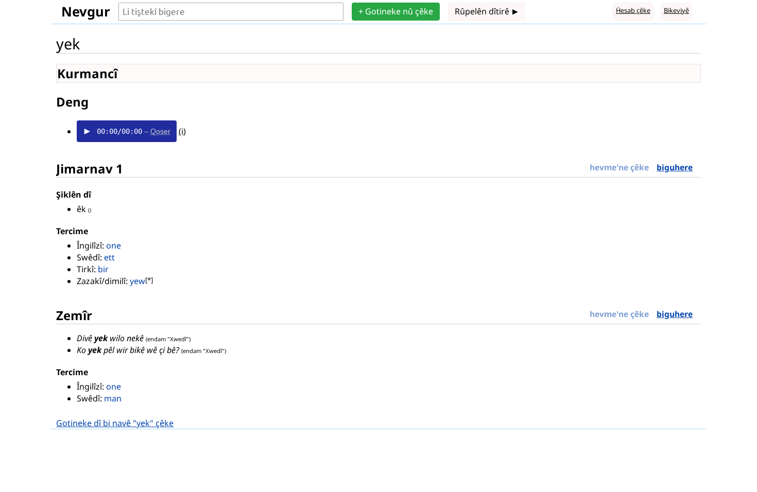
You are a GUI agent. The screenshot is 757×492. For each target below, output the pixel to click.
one (113, 245)
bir (103, 269)
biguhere (675, 167)
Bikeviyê (676, 10)
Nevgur (85, 12)
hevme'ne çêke (619, 167)
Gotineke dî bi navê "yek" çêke (115, 423)
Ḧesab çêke (633, 10)
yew (137, 281)
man (113, 398)
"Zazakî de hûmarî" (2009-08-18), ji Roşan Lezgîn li (149, 281)
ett (109, 257)
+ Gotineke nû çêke (395, 11)
